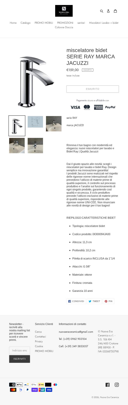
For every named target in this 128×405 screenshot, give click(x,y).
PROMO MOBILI (44, 351)
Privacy (39, 341)
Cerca (38, 332)
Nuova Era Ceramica (109, 397)
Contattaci (40, 336)
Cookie (39, 346)
